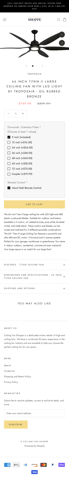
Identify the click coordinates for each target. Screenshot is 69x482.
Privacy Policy (11, 382)
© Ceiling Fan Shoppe (35, 441)
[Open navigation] (4, 19)
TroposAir (34, 73)
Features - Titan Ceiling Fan (24, 264)
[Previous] (26, 66)
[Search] (58, 19)
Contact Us (9, 371)
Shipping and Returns (19, 288)
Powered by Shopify (34, 446)
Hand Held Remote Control (26, 188)
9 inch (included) (21, 137)
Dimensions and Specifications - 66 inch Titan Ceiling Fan (33, 276)
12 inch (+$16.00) (22, 142)
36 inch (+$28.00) (22, 153)
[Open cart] (64, 19)
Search (7, 365)
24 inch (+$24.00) (22, 147)
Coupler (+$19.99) (22, 174)
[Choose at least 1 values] (22, 132)
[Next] (42, 66)
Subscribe (16, 424)
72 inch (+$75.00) (22, 169)
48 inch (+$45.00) (22, 158)
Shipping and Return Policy (17, 376)
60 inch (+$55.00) (22, 163)
